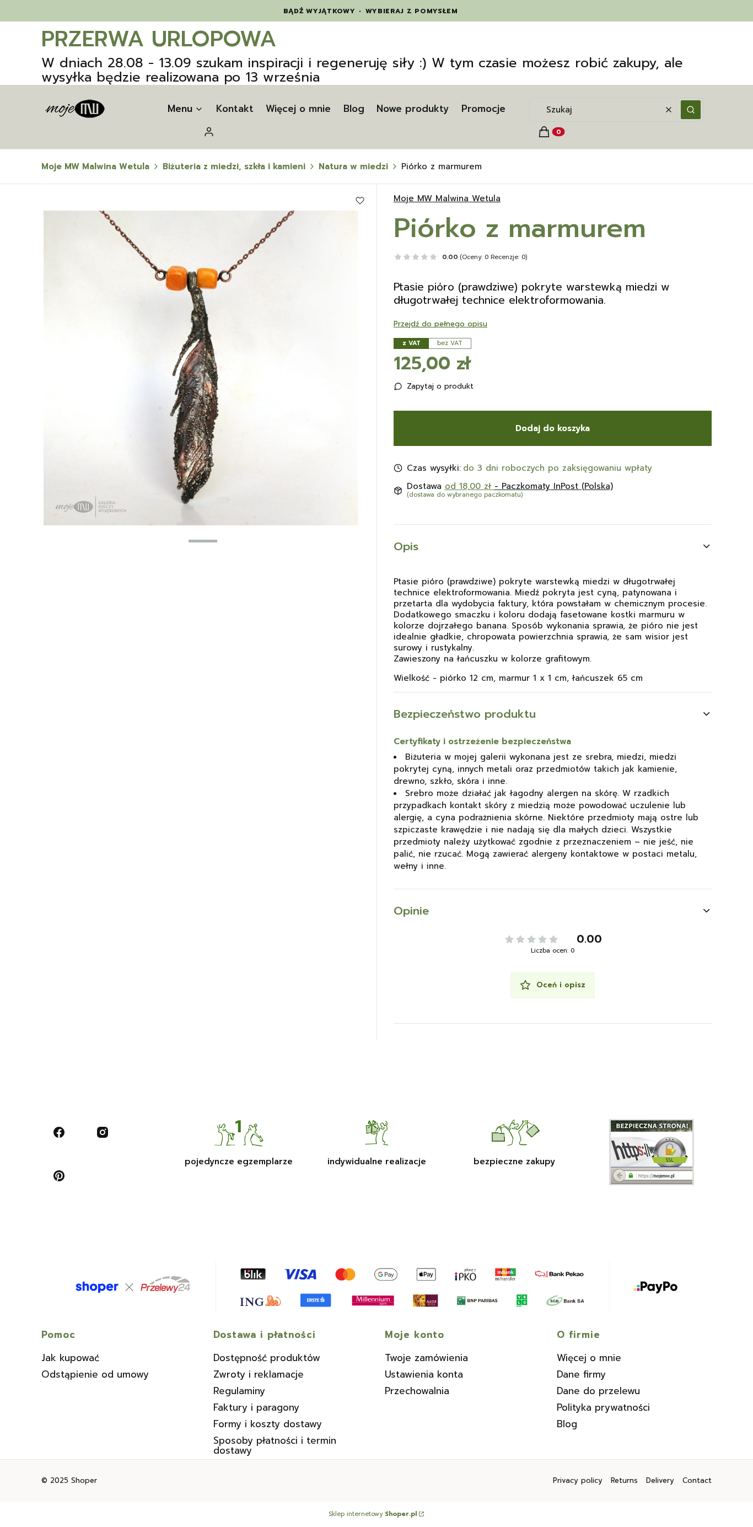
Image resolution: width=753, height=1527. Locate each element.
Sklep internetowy (373, 1514)
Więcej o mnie (589, 1358)
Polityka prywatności (603, 1407)
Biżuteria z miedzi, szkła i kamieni (234, 166)
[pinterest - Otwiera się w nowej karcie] (59, 1175)
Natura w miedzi (353, 166)
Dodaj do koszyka (552, 428)
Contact (697, 1480)
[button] (691, 109)
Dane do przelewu (598, 1391)
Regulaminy (239, 1391)
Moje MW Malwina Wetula (95, 166)
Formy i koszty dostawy (267, 1424)
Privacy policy (578, 1480)
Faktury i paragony (256, 1407)
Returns (624, 1480)
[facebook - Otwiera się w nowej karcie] (59, 1132)
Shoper (84, 1480)
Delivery (660, 1480)
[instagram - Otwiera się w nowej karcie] (102, 1132)
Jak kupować (70, 1358)
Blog (567, 1424)
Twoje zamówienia (426, 1358)
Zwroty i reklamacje (258, 1374)
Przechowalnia (417, 1391)
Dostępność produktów (266, 1358)
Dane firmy (581, 1374)
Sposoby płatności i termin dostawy (274, 1445)
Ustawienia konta (424, 1374)
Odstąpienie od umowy (95, 1374)
